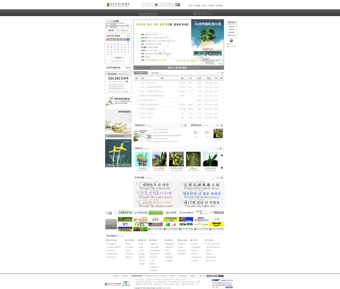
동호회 (152, 264)
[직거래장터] (155, 74)
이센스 (197, 284)
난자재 (141, 250)
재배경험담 (169, 257)
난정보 (180, 247)
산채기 (167, 250)
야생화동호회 (154, 267)
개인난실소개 (154, 254)
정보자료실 (182, 250)
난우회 (152, 260)
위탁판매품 (129, 254)
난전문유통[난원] (155, 250)
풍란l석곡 (129, 257)
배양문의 (168, 254)
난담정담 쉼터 (195, 247)
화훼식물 (142, 257)
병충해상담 (169, 247)
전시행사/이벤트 (112, 254)
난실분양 (142, 264)
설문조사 (209, 250)
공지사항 (194, 244)
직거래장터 (129, 247)
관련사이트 (153, 257)
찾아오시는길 (210, 260)
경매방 (128, 250)
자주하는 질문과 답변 (213, 244)
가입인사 (194, 250)
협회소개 (209, 254)
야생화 (141, 247)
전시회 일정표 (111, 244)
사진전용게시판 (196, 257)
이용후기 (194, 254)
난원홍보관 (153, 244)
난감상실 (194, 260)
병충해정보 (182, 254)
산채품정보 (153, 270)
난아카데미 (182, 244)
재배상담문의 (169, 244)
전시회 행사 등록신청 (113, 247)
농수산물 (142, 254)
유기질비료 (169, 260)
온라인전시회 (111, 257)
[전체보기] (220, 74)
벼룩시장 (142, 260)
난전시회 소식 (111, 250)
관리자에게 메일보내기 (213, 247)
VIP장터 (128, 244)
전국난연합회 (154, 247)
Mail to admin (166, 288)
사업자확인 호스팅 (187, 284)
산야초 (141, 244)
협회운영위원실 (211, 257)
